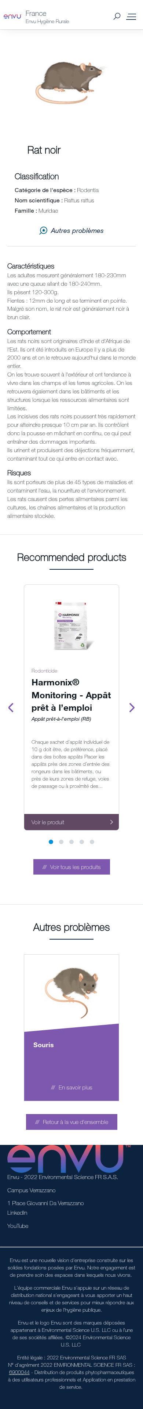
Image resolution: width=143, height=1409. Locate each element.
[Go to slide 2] (61, 842)
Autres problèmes (77, 230)
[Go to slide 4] (82, 842)
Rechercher (116, 16)
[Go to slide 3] (71, 842)
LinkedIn (17, 1212)
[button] (71, 867)
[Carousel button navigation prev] (11, 707)
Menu (131, 16)
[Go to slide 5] (92, 842)
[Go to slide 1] (51, 842)
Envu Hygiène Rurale (47, 21)
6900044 (19, 1372)
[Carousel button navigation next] (132, 707)
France (36, 13)
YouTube (17, 1225)
